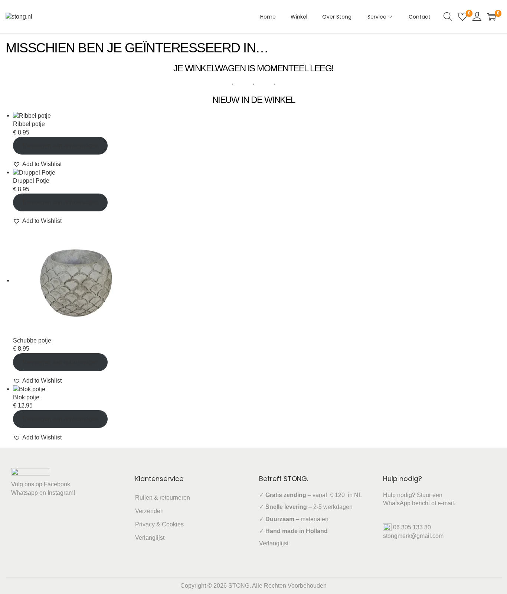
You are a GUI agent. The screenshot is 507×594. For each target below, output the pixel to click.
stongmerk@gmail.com (413, 536)
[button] (37, 164)
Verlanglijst (149, 538)
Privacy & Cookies (159, 524)
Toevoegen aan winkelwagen (60, 145)
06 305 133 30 (412, 527)
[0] (462, 16)
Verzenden (149, 511)
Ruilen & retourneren (162, 497)
